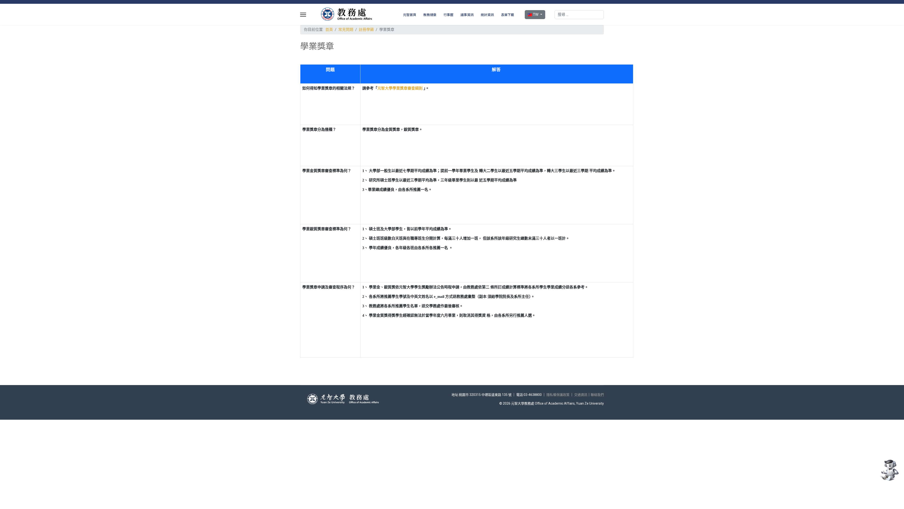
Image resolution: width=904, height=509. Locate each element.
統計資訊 (487, 14)
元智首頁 (409, 14)
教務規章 (429, 14)
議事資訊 (467, 14)
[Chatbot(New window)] (888, 470)
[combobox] (579, 14)
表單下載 (507, 14)
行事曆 (448, 14)
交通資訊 (580, 395)
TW (535, 14)
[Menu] (303, 14)
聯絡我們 (597, 395)
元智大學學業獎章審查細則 (400, 88)
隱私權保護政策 (557, 395)
